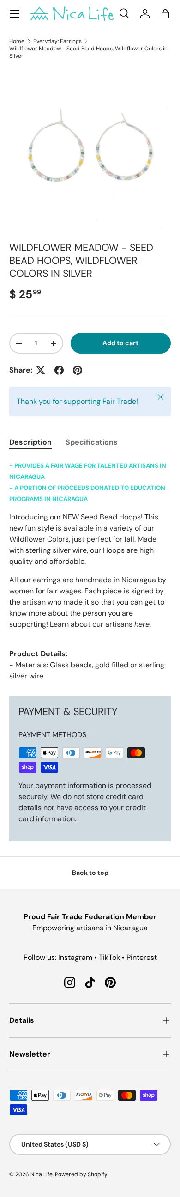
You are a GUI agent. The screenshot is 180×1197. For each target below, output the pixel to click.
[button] (165, 14)
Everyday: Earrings (57, 41)
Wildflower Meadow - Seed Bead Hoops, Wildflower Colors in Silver (88, 52)
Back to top (90, 872)
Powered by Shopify (81, 1174)
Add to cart (120, 343)
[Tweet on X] (40, 370)
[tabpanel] (90, 571)
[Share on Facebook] (59, 370)
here (142, 624)
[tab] (30, 442)
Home (16, 41)
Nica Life (41, 1174)
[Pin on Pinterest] (77, 370)
